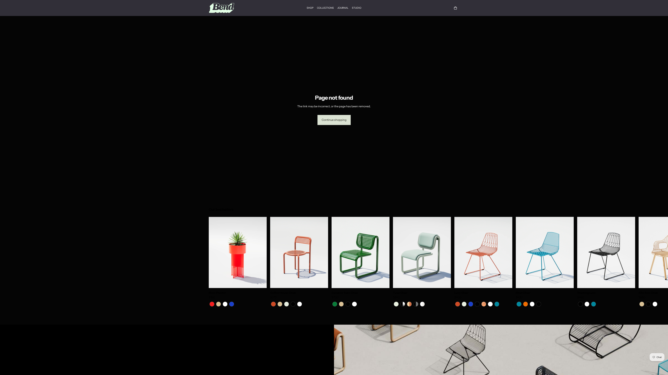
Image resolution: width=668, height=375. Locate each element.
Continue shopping (334, 120)
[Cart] (455, 8)
